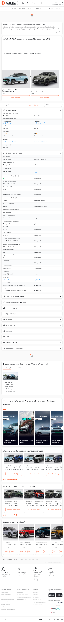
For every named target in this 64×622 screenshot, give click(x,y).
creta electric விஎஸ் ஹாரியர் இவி (55, 474)
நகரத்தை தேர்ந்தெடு (56, 8)
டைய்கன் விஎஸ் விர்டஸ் (34, 509)
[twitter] (49, 619)
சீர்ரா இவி (37, 467)
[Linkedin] (61, 619)
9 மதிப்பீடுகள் (43, 135)
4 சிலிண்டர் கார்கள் (39, 172)
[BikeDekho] (50, 603)
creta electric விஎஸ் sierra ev (34, 474)
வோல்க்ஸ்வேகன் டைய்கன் (37, 90)
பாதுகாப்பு (7, 105)
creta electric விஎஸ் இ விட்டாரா (14, 474)
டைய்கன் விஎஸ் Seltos (54, 509)
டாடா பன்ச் (54, 542)
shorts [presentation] (4, 407)
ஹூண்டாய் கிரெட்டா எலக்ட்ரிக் (10, 90)
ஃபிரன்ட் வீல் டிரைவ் (8, 280)
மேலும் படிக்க (57, 32)
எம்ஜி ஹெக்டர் (7, 542)
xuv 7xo (46, 551)
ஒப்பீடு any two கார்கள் (9, 479)
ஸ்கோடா (16, 501)
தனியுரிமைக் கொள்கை (6, 601)
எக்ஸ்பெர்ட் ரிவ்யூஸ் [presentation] (7, 368)
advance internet (21, 105)
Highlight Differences (35, 53)
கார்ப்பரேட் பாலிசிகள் (6, 604)
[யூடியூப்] (53, 619)
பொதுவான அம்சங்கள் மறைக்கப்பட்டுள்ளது (16, 53)
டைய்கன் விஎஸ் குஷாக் (13, 509)
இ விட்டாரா (17, 467)
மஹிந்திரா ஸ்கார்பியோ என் (41, 542)
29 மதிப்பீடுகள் (13, 135)
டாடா (36, 465)
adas (13, 105)
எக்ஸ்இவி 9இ (14, 551)
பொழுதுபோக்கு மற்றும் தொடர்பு (33, 105)
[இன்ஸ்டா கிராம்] (57, 619)
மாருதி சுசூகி (17, 465)
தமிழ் (56, 2)
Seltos (57, 503)
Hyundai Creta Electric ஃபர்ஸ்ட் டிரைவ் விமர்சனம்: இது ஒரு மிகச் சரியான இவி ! (9, 386)
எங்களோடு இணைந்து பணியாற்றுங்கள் (6, 595)
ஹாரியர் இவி (58, 467)
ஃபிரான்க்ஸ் (30, 551)
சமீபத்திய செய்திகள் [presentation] (18, 368)
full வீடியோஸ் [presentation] (11, 407)
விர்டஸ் (36, 503)
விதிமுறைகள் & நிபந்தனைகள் (8, 599)
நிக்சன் (23, 551)
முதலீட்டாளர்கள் (5, 606)
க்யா (56, 501)
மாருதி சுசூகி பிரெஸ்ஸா (25, 542)
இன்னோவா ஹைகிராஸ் (7, 551)
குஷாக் (16, 503)
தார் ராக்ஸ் (39, 551)
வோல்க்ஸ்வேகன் (39, 501)
